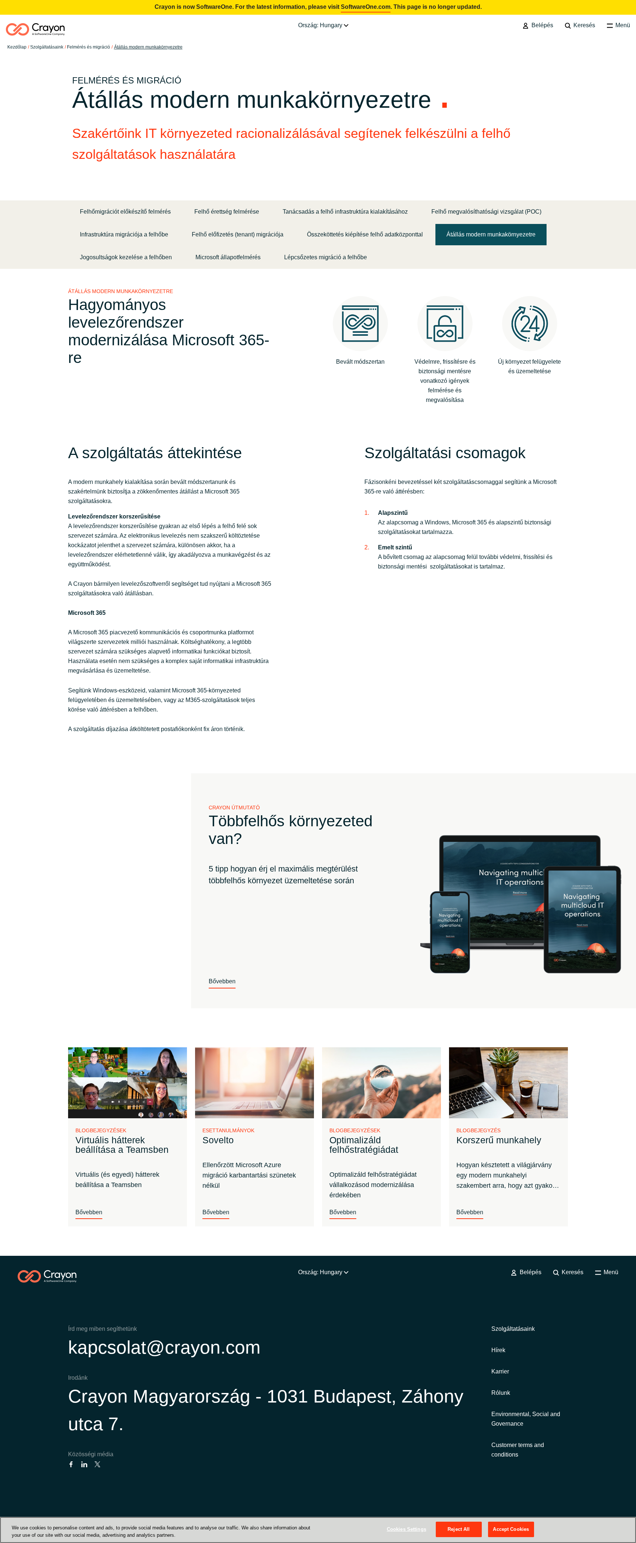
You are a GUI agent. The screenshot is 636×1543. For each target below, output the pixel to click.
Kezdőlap (16, 47)
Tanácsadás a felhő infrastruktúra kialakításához (345, 212)
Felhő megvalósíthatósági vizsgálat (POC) (486, 212)
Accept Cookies (511, 1529)
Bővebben (222, 981)
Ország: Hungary (321, 25)
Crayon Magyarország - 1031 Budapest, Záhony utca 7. (265, 1410)
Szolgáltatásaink (46, 47)
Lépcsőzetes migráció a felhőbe (325, 257)
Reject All (459, 1529)
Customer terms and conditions (517, 1450)
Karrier (500, 1371)
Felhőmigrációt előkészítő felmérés (125, 212)
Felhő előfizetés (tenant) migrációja (237, 234)
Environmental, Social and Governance (525, 1419)
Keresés (583, 25)
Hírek (498, 1350)
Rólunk (500, 1393)
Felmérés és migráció (88, 47)
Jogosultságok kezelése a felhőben (126, 257)
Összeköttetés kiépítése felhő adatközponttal (365, 234)
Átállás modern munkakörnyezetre (148, 47)
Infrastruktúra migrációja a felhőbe (124, 234)
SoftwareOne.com (366, 7)
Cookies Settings (406, 1529)
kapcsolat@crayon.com (164, 1347)
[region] (318, 1530)
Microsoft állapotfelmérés (228, 257)
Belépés (541, 25)
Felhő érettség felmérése (226, 212)
